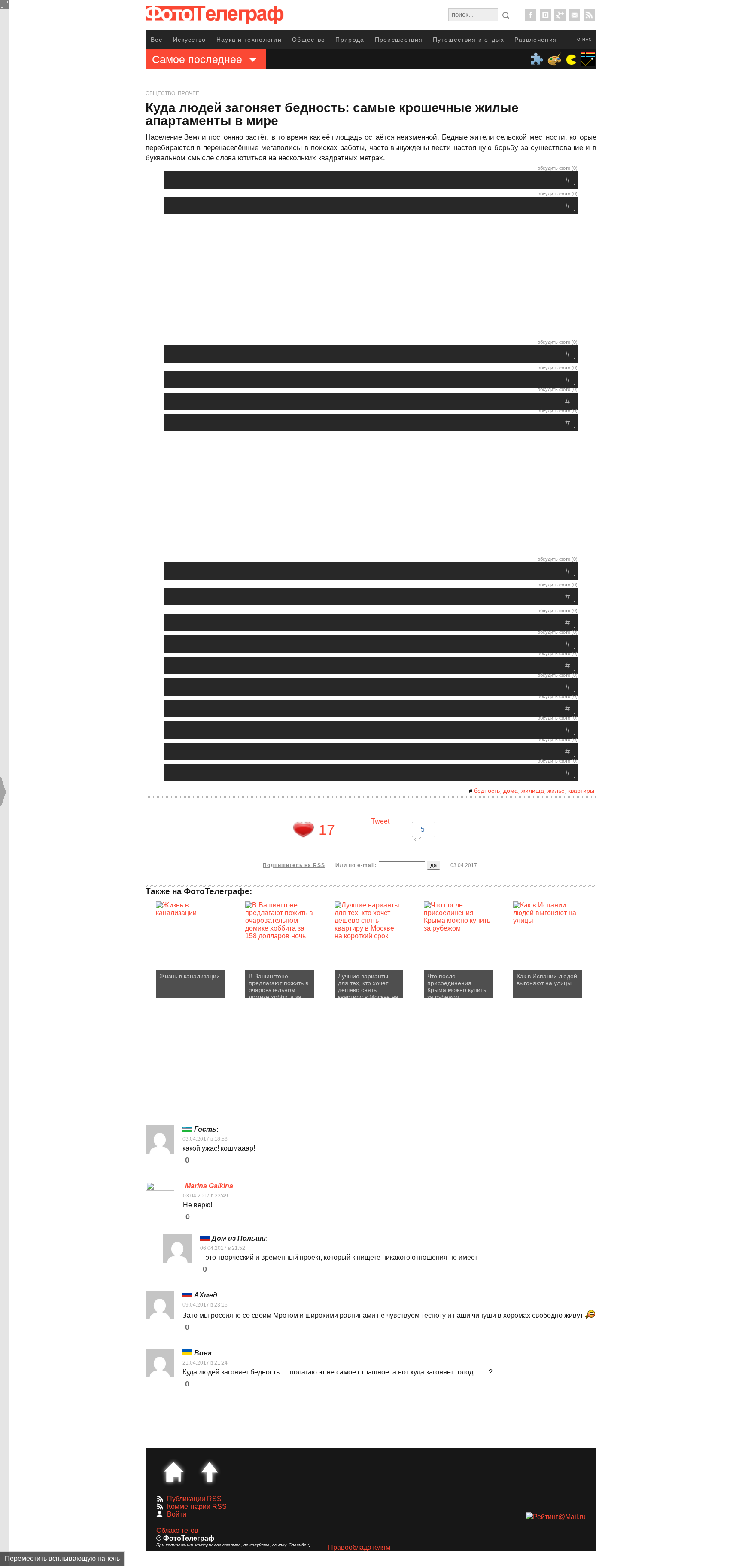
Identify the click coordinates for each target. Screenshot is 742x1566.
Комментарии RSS (197, 1506)
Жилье (556, 790)
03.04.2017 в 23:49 (205, 1196)
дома (510, 790)
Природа (349, 39)
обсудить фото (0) (558, 168)
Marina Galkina (209, 1186)
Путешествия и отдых (468, 39)
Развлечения (535, 39)
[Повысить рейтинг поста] (303, 829)
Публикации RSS (194, 1498)
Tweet (380, 821)
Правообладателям (359, 1547)
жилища (532, 790)
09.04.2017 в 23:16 (205, 1305)
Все (157, 39)
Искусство (189, 39)
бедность (487, 790)
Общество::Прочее (172, 93)
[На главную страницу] (173, 1472)
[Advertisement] (371, 279)
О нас (584, 39)
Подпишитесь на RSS (294, 865)
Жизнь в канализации (189, 976)
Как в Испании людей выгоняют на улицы (547, 979)
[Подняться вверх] (209, 1472)
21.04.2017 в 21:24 (205, 1363)
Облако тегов (177, 1530)
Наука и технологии (249, 39)
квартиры (581, 790)
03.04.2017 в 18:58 (205, 1139)
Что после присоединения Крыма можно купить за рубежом (456, 985)
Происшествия (399, 39)
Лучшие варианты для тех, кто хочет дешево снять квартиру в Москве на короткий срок (368, 985)
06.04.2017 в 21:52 (222, 1248)
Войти (176, 1514)
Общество (308, 39)
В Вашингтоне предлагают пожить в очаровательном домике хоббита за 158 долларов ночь (278, 985)
